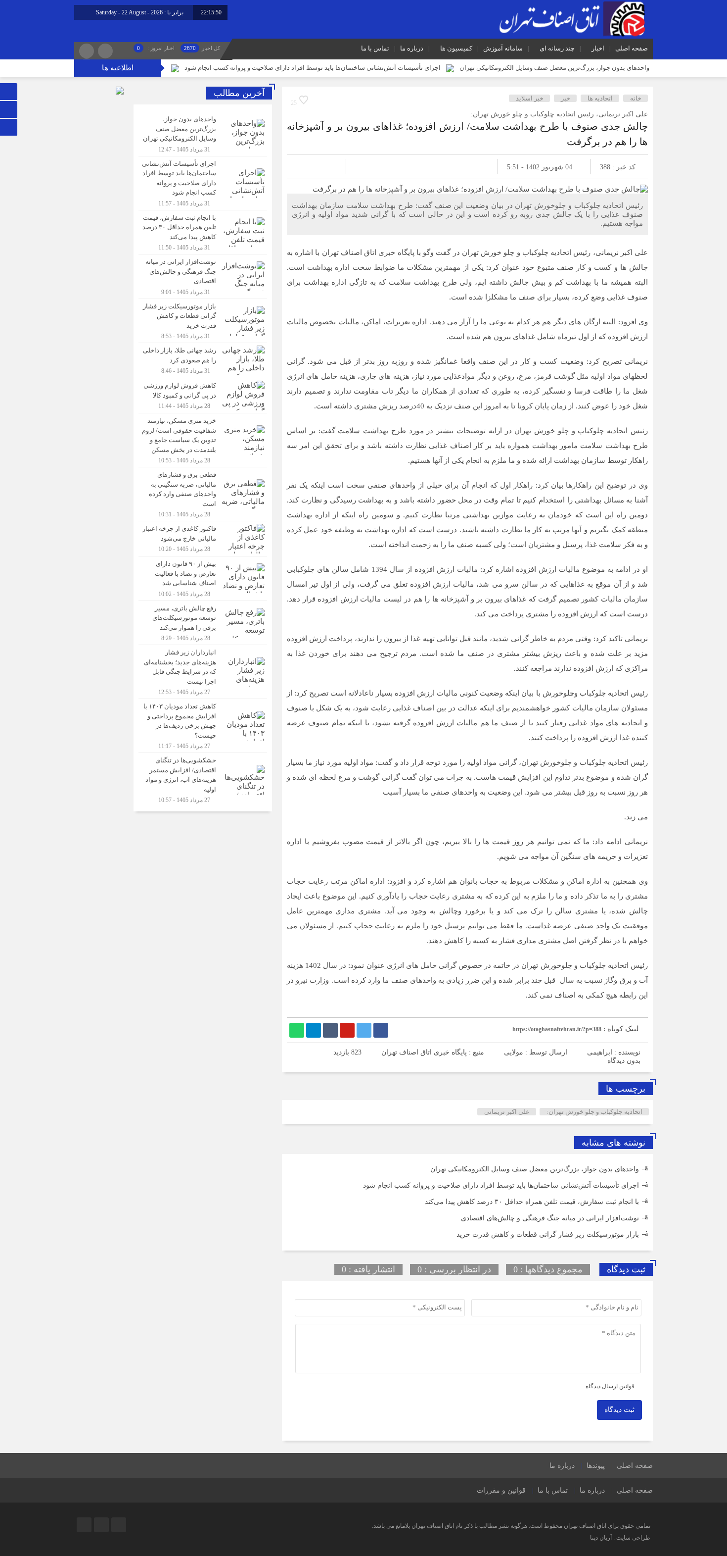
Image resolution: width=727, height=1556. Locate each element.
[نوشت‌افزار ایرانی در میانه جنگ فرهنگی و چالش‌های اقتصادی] (202, 276)
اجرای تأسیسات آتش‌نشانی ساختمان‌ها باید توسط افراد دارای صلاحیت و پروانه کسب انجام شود (312, 67)
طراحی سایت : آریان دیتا (620, 1537)
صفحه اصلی (631, 48)
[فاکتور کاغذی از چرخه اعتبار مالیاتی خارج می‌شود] (202, 538)
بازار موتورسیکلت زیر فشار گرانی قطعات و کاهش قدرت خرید (547, 1234)
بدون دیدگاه (623, 1060)
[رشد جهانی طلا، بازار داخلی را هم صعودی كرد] (202, 360)
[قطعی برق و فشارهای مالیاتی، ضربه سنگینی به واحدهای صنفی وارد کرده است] (202, 494)
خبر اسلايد (530, 98)
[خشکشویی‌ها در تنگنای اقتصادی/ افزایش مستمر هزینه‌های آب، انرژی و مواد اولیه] (202, 778)
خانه (635, 98)
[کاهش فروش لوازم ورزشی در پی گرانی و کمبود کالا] (202, 395)
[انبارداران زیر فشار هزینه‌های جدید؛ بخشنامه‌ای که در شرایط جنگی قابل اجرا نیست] (202, 672)
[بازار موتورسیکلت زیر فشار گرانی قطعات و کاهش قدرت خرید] (202, 321)
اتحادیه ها (600, 98)
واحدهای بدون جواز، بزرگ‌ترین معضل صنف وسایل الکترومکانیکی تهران (554, 67)
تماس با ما (375, 48)
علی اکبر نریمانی (507, 1111)
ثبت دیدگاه (619, 1409)
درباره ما (411, 48)
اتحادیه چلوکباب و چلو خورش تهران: (594, 1111)
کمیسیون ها (456, 48)
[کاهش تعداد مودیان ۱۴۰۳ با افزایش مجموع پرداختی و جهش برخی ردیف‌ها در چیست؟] (202, 726)
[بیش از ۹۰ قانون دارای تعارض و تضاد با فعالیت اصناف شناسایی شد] (202, 578)
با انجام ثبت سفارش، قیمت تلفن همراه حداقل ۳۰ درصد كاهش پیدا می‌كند (532, 1201)
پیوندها (596, 1465)
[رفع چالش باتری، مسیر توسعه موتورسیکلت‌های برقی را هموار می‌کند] (202, 623)
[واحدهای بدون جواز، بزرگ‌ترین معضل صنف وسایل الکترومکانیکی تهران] (202, 134)
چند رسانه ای (557, 48)
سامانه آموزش (503, 48)
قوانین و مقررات (501, 1490)
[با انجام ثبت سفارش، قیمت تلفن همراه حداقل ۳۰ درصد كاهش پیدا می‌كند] (202, 232)
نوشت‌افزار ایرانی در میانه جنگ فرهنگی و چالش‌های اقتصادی (550, 1218)
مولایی (513, 1052)
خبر (565, 98)
